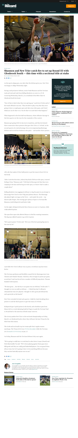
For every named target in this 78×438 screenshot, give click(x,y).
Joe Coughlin (7, 75)
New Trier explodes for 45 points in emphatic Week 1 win (62, 379)
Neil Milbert (19, 381)
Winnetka (6, 68)
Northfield (18, 359)
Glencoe (8, 359)
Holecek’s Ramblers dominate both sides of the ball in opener (26, 379)
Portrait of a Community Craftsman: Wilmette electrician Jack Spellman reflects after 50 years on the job (62, 135)
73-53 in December (30, 329)
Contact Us (67, 11)
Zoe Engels (55, 138)
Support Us (71, 6)
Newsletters (52, 11)
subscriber (37, 359)
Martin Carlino (55, 381)
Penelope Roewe (56, 126)
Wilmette (23, 359)
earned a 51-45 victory (14, 331)
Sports (9, 68)
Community (57, 130)
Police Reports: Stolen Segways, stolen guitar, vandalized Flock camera (62, 113)
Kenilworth (13, 359)
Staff (54, 116)
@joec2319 (34, 369)
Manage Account (63, 1)
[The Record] (9, 6)
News (57, 109)
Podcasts (38, 11)
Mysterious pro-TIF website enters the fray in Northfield (63, 123)
